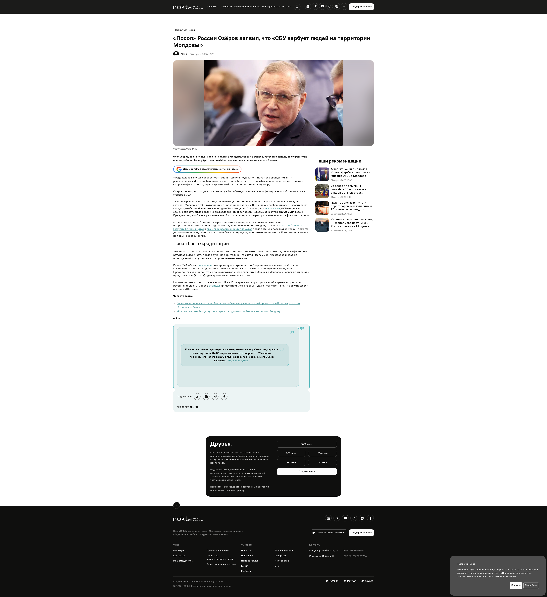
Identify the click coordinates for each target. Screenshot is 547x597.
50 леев (322, 462)
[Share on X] (197, 396)
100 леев (291, 462)
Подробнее (531, 585)
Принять (516, 585)
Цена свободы (249, 561)
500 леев (291, 453)
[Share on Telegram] (215, 396)
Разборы (246, 571)
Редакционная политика (221, 564)
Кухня (244, 566)
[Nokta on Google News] (307, 6)
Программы (274, 7)
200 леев (323, 453)
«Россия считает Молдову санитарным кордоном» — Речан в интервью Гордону (228, 311)
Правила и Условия (218, 551)
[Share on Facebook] (224, 396)
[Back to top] (176, 505)
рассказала (205, 265)
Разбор (225, 7)
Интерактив (282, 561)
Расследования (242, 7)
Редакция (179, 551)
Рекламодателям (183, 561)
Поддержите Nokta (361, 7)
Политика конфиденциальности (220, 557)
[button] (297, 7)
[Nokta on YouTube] (322, 6)
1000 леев (306, 444)
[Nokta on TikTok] (329, 6)
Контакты (179, 556)
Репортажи (259, 7)
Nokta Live (247, 556)
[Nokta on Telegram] (315, 6)
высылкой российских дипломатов (229, 229)
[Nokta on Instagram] (336, 6)
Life (287, 7)
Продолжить (307, 471)
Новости (212, 7)
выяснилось (272, 208)
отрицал (214, 286)
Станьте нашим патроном (331, 533)
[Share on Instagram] (206, 396)
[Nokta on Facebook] (344, 6)
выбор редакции (187, 407)
